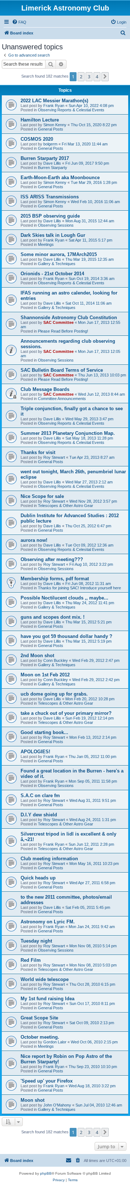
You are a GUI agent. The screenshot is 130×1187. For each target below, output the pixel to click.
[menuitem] (19, 22)
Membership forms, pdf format (55, 578)
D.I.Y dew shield (39, 814)
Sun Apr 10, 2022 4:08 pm (91, 105)
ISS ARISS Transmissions (50, 196)
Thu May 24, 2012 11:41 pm (89, 603)
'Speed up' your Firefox (47, 1081)
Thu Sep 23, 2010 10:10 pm (93, 1066)
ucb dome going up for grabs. (54, 694)
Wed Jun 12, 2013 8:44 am (101, 394)
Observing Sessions (56, 225)
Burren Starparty (52, 167)
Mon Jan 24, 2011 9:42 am (92, 926)
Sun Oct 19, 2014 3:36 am (91, 278)
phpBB (46, 1173)
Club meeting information (49, 858)
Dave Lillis (52, 163)
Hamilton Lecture (40, 120)
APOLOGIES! (35, 751)
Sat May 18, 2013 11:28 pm (89, 438)
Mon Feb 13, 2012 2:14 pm (92, 737)
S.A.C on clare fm (40, 795)
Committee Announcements (62, 398)
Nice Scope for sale (42, 496)
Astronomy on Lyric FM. (48, 921)
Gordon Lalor (54, 1042)
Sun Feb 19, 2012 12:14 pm (89, 718)
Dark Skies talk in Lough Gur (53, 235)
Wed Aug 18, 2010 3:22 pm (92, 1086)
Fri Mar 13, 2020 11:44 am (85, 144)
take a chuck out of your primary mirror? (66, 713)
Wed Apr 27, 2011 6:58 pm (92, 883)
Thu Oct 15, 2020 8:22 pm (94, 125)
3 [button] (89, 76)
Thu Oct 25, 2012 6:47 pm (88, 526)
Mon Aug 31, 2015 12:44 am (89, 221)
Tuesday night (36, 941)
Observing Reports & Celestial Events (71, 110)
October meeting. (40, 1037)
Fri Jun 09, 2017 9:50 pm (87, 163)
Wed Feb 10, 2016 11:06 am (95, 201)
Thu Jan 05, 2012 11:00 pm (92, 756)
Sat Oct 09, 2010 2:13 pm (91, 1023)
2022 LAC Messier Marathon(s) (54, 100)
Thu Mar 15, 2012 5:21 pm (88, 622)
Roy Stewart (54, 457)
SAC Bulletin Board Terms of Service (62, 370)
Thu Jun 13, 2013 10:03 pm (102, 375)
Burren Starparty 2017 (45, 158)
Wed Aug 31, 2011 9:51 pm (92, 800)
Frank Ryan (53, 105)
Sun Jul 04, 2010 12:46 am (98, 1105)
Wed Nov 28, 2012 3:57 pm (93, 501)
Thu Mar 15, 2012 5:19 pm (88, 641)
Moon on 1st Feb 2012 (45, 674)
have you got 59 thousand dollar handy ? (66, 636)
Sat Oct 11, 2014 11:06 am (88, 303)
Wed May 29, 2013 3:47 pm (89, 419)
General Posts (50, 129)
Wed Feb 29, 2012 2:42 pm (96, 679)
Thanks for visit (38, 452)
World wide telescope (45, 979)
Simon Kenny (54, 125)
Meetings (46, 244)
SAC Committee (58, 322)
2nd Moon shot (37, 655)
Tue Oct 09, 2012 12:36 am (89, 545)
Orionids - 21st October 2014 (52, 273)
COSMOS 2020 (37, 139)
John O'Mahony (57, 1105)
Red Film (31, 960)
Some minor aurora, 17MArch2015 (59, 254)
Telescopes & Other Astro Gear (65, 505)
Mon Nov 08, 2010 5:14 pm (93, 946)
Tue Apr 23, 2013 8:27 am (91, 457)
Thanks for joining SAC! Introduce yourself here (79, 588)
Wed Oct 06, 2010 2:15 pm (94, 1042)
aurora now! (34, 540)
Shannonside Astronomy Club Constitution (69, 317)
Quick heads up (38, 878)
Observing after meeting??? (52, 559)
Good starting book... (44, 732)
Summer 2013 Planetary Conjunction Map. (68, 433)
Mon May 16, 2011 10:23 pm (94, 863)
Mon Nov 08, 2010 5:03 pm (93, 965)
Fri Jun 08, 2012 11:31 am (88, 583)
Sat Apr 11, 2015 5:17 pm (90, 240)
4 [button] (97, 76)
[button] (105, 76)
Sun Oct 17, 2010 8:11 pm (92, 1003)
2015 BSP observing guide (50, 216)
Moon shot (32, 1100)
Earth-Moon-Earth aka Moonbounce (60, 177)
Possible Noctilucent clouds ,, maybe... (64, 598)
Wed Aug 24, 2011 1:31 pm (92, 819)
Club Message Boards (45, 389)
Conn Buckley (55, 660)
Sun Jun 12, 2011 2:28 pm (91, 844)
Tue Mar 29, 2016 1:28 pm (94, 182)
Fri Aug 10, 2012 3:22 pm (91, 564)
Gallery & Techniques (56, 263)
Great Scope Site (39, 1018)
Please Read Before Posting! (63, 331)
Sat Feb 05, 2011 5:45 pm (87, 907)
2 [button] (81, 76)
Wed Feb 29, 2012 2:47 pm (96, 660)
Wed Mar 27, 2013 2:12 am (89, 482)
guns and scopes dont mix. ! (52, 617)
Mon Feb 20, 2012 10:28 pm (89, 699)
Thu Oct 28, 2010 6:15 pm (92, 984)
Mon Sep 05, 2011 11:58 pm (93, 781)
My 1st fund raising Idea (47, 998)
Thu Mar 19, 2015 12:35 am (89, 259)
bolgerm (50, 144)
